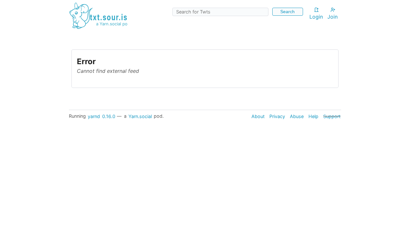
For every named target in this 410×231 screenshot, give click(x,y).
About (258, 116)
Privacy (277, 116)
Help (313, 116)
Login (316, 16)
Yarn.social (140, 116)
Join (332, 16)
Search (287, 11)
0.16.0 (108, 116)
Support (331, 116)
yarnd (94, 116)
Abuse (297, 116)
